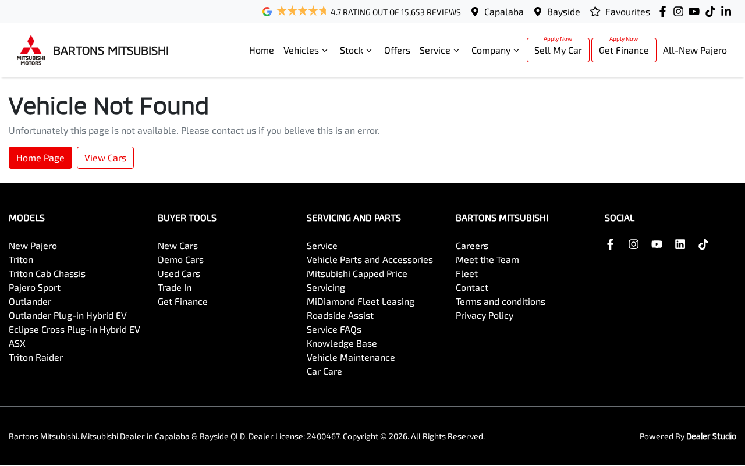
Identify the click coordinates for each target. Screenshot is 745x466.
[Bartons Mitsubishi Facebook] (665, 11)
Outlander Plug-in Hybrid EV (68, 315)
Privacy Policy (484, 315)
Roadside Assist (340, 315)
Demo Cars (181, 259)
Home (261, 49)
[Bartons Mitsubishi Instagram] (681, 11)
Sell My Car (558, 49)
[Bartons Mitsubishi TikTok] (706, 244)
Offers (397, 49)
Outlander (30, 301)
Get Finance (624, 49)
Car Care (324, 370)
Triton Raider (36, 356)
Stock (351, 49)
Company (490, 49)
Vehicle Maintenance (351, 356)
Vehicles (301, 49)
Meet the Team (487, 259)
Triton (21, 259)
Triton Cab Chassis (47, 273)
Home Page (40, 157)
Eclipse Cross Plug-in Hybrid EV (74, 329)
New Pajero (33, 245)
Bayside (563, 11)
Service (435, 49)
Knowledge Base (342, 342)
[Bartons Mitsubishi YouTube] (696, 11)
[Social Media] (713, 11)
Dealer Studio (711, 436)
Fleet (467, 273)
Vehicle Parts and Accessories (370, 259)
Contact (472, 287)
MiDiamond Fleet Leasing (360, 301)
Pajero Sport (35, 287)
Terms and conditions (500, 301)
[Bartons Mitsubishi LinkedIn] (728, 11)
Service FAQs (334, 329)
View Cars (105, 157)
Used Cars (179, 273)
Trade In (174, 287)
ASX (17, 342)
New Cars (178, 245)
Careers (472, 245)
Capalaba (504, 11)
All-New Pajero (695, 49)
